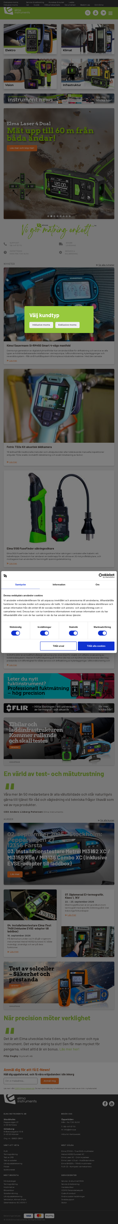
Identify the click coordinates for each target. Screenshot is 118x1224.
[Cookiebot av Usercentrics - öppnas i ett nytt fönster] (101, 575)
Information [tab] (59, 584)
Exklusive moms (67, 324)
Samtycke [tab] (20, 584)
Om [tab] (97, 584)
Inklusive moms (41, 324)
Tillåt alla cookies (96, 646)
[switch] (44, 633)
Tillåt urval (58, 646)
